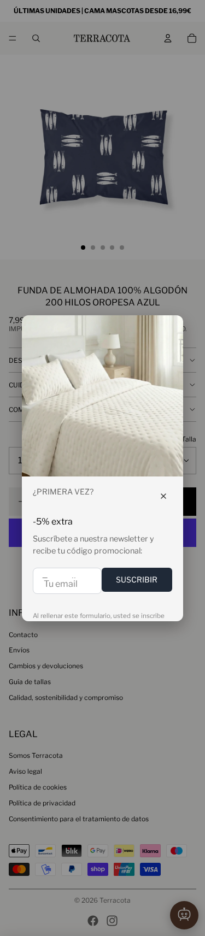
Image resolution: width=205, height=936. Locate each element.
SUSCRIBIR (136, 579)
